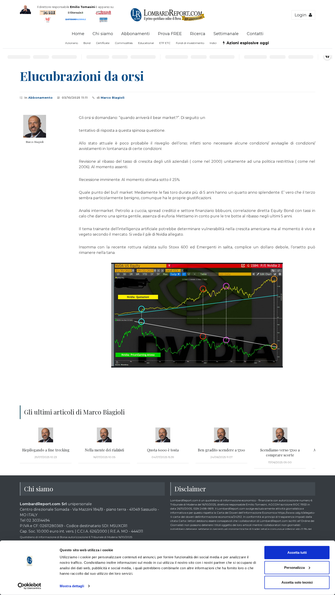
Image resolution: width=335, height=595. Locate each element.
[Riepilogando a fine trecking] (46, 435)
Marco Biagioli (112, 97)
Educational (146, 43)
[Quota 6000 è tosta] (163, 435)
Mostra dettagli (72, 586)
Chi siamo (103, 33)
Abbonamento (40, 97)
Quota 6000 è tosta (163, 450)
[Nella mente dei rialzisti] (104, 435)
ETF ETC (164, 43)
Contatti (255, 33)
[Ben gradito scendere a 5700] (221, 435)
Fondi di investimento (190, 43)
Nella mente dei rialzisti (104, 450)
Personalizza (294, 567)
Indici (213, 43)
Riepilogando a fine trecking (46, 450)
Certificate (102, 43)
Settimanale (226, 33)
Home (78, 33)
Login (302, 15)
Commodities (124, 43)
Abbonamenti (135, 33)
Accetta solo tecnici (297, 582)
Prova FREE (170, 33)
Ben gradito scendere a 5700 (221, 450)
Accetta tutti (297, 552)
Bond (86, 43)
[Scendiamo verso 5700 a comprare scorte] (280, 435)
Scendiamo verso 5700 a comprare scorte (280, 452)
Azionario (71, 43)
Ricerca (197, 33)
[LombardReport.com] (168, 21)
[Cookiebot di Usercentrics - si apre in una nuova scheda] (29, 586)
